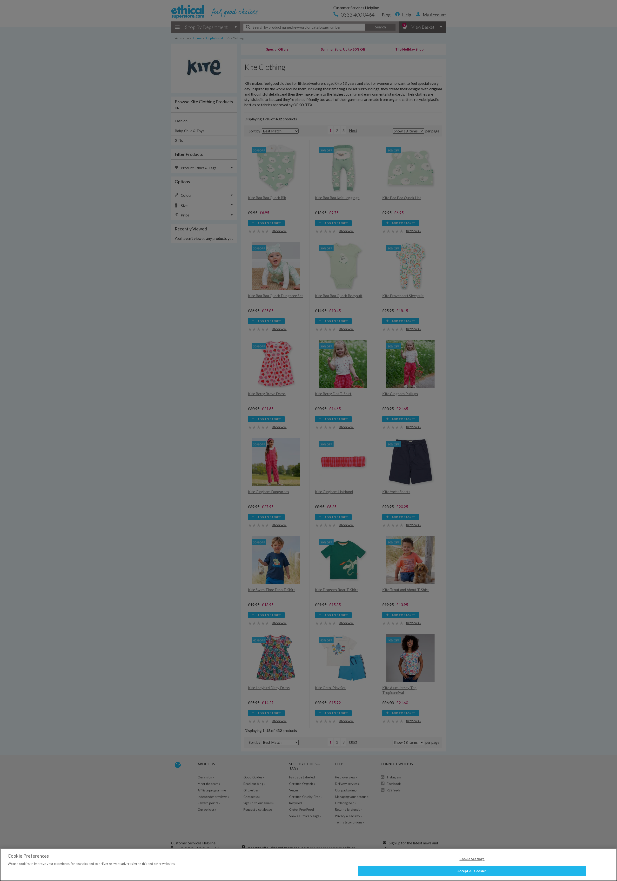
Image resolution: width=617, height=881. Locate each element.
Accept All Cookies (472, 871)
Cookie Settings (471, 859)
